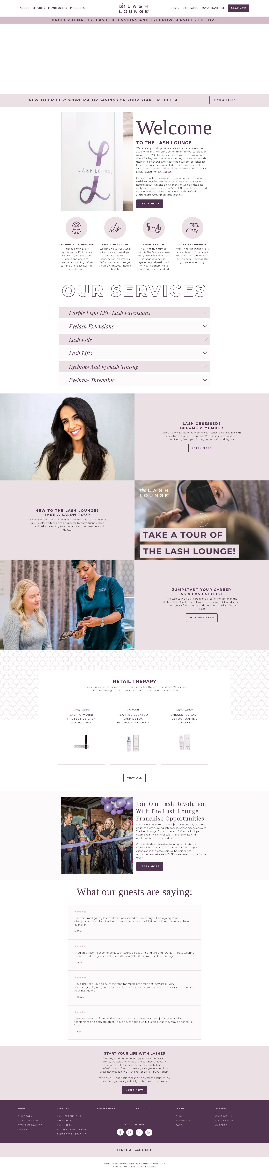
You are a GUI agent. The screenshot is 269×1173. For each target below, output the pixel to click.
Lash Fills (80, 339)
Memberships (57, 8)
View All (136, 779)
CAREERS (221, 1125)
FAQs (179, 1125)
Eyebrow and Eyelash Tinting (103, 366)
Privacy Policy (110, 1163)
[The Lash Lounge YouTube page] (139, 1132)
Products (77, 8)
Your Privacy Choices (125, 1163)
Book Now (238, 8)
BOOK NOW (134, 1090)
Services (39, 8)
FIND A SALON (224, 1120)
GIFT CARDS (25, 1129)
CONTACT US (223, 1116)
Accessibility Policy (157, 1163)
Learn (175, 8)
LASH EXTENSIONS (69, 1116)
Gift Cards (190, 8)
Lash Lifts (80, 353)
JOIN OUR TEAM (28, 1121)
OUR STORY (25, 1116)
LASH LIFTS (64, 1125)
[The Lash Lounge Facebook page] (120, 1132)
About (24, 8)
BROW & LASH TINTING (72, 1129)
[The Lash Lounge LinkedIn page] (148, 1132)
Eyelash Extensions (91, 326)
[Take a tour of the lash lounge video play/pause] (201, 520)
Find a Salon (225, 100)
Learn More (149, 203)
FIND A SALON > (134, 1150)
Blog (179, 1116)
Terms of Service (141, 1163)
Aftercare (183, 1120)
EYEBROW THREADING (71, 1134)
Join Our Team (202, 617)
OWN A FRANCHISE (30, 1126)
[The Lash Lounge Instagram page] (129, 1132)
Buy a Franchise (213, 8)
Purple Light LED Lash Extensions (109, 312)
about (167, 172)
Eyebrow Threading (92, 380)
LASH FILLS (64, 1120)
